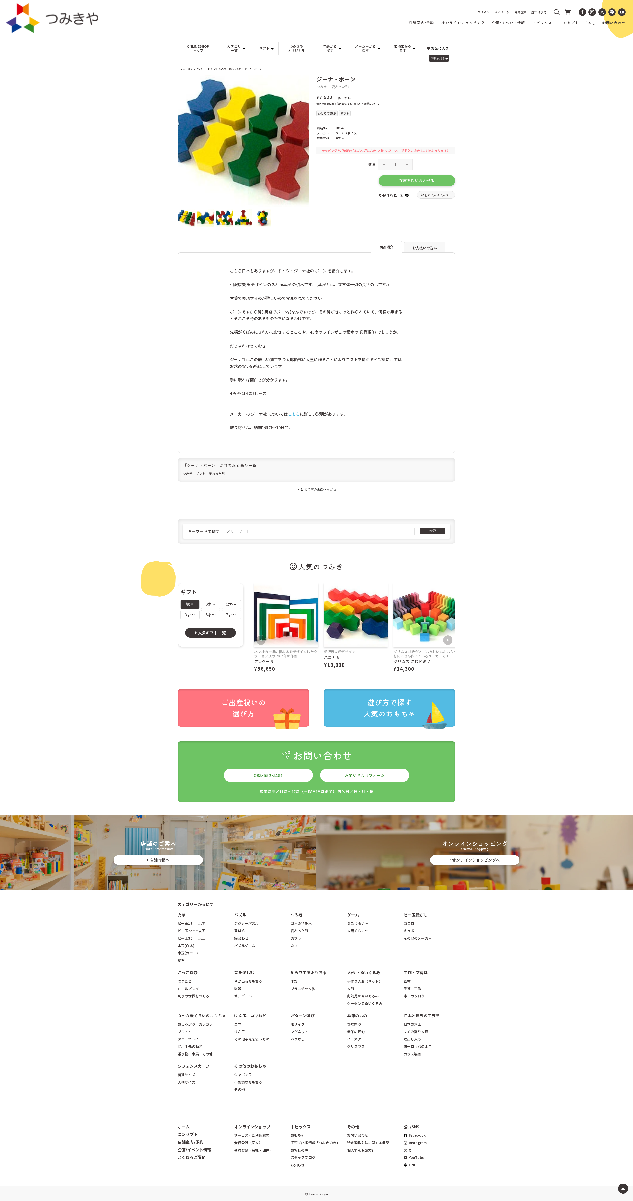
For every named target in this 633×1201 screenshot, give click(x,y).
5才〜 (210, 615)
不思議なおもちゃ (248, 1082)
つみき (222, 69)
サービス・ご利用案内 (251, 1135)
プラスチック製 (303, 988)
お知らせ (298, 1164)
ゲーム (353, 915)
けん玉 (239, 1031)
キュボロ (411, 930)
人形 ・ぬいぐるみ (363, 972)
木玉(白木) (186, 945)
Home (181, 69)
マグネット (299, 1031)
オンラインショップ (252, 1127)
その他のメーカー (418, 938)
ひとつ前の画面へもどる (318, 489)
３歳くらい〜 (357, 923)
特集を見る (438, 58)
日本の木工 (412, 1024)
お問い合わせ (357, 1135)
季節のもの (357, 1015)
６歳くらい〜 (357, 930)
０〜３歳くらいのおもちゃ (202, 1015)
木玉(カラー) (188, 952)
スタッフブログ (303, 1157)
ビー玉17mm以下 (191, 923)
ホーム (184, 1127)
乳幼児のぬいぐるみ (363, 995)
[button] (556, 12)
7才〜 (231, 615)
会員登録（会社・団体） (253, 1150)
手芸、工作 (412, 988)
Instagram (417, 1142)
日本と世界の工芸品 (422, 1015)
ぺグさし (298, 1039)
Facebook (417, 1135)
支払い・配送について (366, 103)
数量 (372, 164)
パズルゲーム (244, 945)
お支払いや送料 (424, 247)
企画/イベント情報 (194, 1150)
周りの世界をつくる (193, 995)
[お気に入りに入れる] (183, 81)
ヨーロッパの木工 (418, 1046)
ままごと (185, 981)
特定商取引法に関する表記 (368, 1142)
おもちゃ (298, 1135)
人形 (350, 988)
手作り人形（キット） (364, 981)
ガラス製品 (412, 1053)
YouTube (416, 1157)
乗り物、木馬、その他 (195, 1053)
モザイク (298, 1024)
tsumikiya (318, 1193)
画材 (407, 981)
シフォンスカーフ (193, 1066)
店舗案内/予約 (190, 1142)
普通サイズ (186, 1074)
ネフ (294, 945)
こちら (294, 414)
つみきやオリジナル (296, 48)
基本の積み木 (301, 923)
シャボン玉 (243, 1074)
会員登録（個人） (248, 1142)
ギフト (200, 473)
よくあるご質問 (192, 1157)
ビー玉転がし (416, 915)
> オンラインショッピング (201, 69)
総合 (190, 604)
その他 (239, 1089)
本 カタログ (414, 995)
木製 (294, 981)
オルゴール (243, 995)
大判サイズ (186, 1082)
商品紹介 (386, 246)
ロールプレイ (188, 988)
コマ (237, 1024)
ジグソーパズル (246, 923)
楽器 (237, 988)
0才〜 (210, 604)
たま (182, 915)
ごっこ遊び (188, 972)
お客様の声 (299, 1150)
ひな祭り (354, 1024)
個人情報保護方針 (361, 1150)
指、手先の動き (190, 1046)
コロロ (409, 923)
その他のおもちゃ (250, 1066)
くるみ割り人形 (416, 1031)
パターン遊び (303, 1015)
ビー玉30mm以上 (191, 938)
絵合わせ (241, 938)
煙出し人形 (412, 1039)
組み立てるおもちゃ (309, 972)
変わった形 (234, 69)
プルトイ (185, 1031)
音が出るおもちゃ (248, 981)
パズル (240, 915)
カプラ (296, 938)
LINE (412, 1164)
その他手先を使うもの (251, 1039)
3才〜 (190, 615)
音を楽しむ (244, 972)
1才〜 (231, 604)
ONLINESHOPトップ (198, 48)
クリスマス (356, 1046)
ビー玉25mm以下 (191, 930)
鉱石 (181, 960)
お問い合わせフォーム (365, 775)
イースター (355, 1039)
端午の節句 (356, 1031)
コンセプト (188, 1134)
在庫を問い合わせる (417, 180)
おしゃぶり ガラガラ (195, 1024)
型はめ (239, 930)
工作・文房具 (418, 972)
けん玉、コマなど (250, 1015)
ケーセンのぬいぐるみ (364, 1003)
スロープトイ (188, 1039)
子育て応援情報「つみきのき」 (315, 1142)
